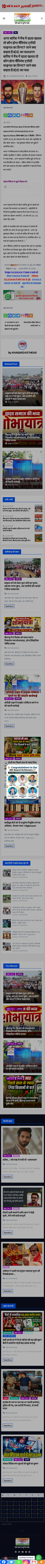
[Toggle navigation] (4, 18)
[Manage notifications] (5, 1558)
